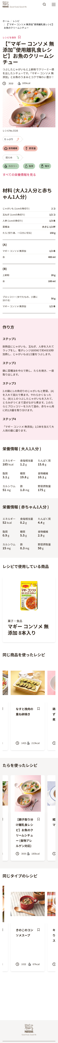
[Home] (15, 4)
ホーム (6, 21)
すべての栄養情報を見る (19, 174)
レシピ (16, 21)
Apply (44, 5)
